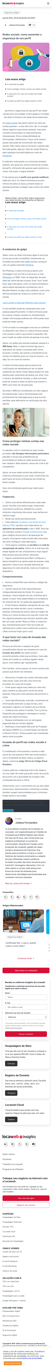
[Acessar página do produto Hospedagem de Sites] (26, 1055)
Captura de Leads (10, 1271)
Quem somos (9, 1154)
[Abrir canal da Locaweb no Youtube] (33, 1144)
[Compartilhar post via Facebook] (11, 896)
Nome (7, 993)
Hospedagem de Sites (11, 1217)
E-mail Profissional (10, 1261)
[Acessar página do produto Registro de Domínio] (26, 1084)
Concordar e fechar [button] (12, 1363)
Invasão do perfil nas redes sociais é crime (24, 101)
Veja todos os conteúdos (26, 970)
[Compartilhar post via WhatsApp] (5, 896)
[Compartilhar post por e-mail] (36, 896)
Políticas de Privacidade (13, 1028)
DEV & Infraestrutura (11, 1316)
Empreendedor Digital (11, 1311)
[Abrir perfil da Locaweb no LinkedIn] (5, 1144)
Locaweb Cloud (9, 1231)
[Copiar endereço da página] (30, 896)
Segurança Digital (12, 12)
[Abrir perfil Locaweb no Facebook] (19, 1144)
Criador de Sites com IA (12, 1252)
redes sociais (11, 123)
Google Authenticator (32, 532)
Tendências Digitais (10, 1325)
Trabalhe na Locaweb (13, 1164)
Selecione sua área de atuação (17, 1013)
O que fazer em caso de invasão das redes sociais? (24, 95)
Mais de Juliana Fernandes (17, 883)
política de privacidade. (32, 1358)
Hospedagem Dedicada (12, 1222)
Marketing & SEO (10, 1321)
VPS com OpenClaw (11, 1281)
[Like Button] (30, 25)
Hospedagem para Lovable (13, 1296)
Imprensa (7, 1159)
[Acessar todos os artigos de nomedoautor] (9, 821)
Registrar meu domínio (26, 1205)
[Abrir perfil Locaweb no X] (26, 1144)
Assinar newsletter (26, 1034)
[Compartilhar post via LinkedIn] (17, 896)
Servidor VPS (8, 1227)
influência (7, 155)
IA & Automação (9, 1330)
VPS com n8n (8, 1286)
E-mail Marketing (9, 1266)
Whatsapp (7, 277)
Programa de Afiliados (13, 1169)
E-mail (7, 1003)
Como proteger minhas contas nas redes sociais (26, 89)
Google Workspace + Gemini (14, 1300)
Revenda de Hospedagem (13, 1241)
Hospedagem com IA (11, 1291)
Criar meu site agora (26, 1198)
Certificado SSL (9, 1236)
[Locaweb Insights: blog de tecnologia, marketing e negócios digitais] (13, 3)
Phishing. (29, 265)
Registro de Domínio (11, 1256)
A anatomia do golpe (15, 84)
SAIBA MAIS (8, 810)
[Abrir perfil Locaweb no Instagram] (12, 1144)
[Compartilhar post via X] (24, 896)
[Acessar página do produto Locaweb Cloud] (26, 1113)
